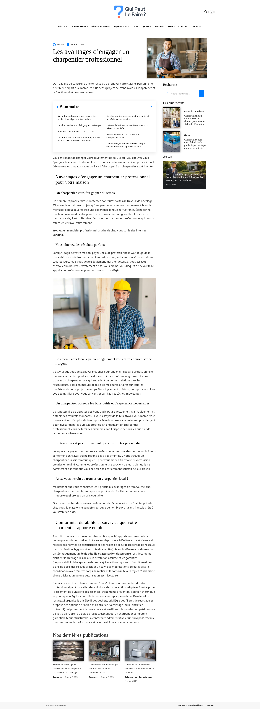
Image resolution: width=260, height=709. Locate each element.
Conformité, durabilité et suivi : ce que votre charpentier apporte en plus (125, 145)
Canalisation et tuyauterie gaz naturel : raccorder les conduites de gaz (103, 668)
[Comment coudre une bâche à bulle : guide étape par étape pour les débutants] (171, 141)
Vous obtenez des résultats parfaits (76, 131)
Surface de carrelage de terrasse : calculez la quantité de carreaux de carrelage (67, 668)
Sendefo (58, 235)
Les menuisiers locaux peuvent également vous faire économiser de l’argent (79, 139)
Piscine (187, 135)
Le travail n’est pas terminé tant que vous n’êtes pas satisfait (127, 127)
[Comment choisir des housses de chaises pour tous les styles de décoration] (171, 117)
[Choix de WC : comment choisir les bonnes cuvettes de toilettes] (140, 651)
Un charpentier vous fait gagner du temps (79, 125)
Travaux (57, 677)
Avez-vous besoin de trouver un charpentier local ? (122, 136)
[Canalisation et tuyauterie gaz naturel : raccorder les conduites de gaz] (104, 651)
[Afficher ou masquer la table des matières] (115, 106)
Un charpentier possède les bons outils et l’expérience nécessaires (127, 117)
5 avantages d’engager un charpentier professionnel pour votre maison (77, 117)
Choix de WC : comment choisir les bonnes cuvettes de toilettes (139, 668)
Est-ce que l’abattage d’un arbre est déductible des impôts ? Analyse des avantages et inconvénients (184, 177)
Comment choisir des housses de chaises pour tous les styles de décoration (194, 119)
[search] (205, 11)
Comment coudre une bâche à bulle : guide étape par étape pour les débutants (195, 143)
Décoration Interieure (138, 677)
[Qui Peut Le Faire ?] (130, 12)
